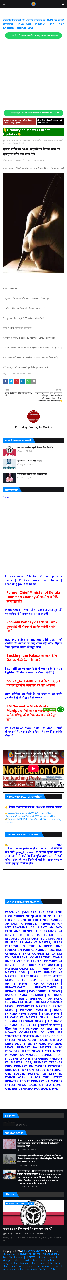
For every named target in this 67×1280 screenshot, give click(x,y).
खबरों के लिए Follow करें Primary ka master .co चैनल (35, 35)
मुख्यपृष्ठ (5, 140)
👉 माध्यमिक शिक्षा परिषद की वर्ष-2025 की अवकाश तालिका (28, 813)
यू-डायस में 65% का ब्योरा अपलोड (29, 460)
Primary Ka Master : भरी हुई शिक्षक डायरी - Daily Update (18, 121)
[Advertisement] (33, 74)
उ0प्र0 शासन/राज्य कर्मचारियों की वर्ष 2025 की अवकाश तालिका (30, 816)
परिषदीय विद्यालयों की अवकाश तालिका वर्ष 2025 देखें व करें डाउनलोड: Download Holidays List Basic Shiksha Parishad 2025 (33, 24)
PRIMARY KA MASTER (33, 1251)
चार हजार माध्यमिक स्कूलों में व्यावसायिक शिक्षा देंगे (35, 447)
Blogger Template (40, 1275)
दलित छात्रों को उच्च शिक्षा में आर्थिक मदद (32, 474)
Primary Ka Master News (20, 140)
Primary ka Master (13, 160)
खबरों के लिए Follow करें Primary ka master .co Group (35, 113)
